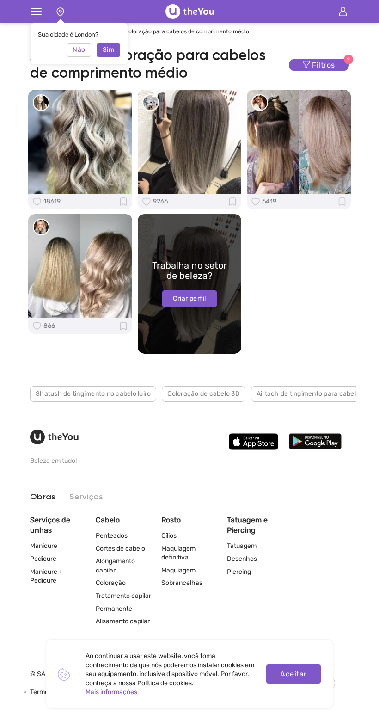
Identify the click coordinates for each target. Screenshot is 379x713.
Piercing (239, 572)
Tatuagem (242, 546)
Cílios (169, 536)
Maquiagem (178, 570)
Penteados (112, 536)
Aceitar (293, 674)
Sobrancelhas (181, 583)
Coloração (111, 583)
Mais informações (111, 692)
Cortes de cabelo (120, 549)
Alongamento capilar (115, 565)
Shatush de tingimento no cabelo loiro (93, 394)
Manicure (43, 546)
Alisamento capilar (123, 621)
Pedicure (43, 559)
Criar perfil (189, 298)
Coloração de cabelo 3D (203, 394)
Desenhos (242, 559)
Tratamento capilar (123, 596)
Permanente (114, 609)
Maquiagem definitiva (178, 553)
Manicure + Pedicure (46, 576)
